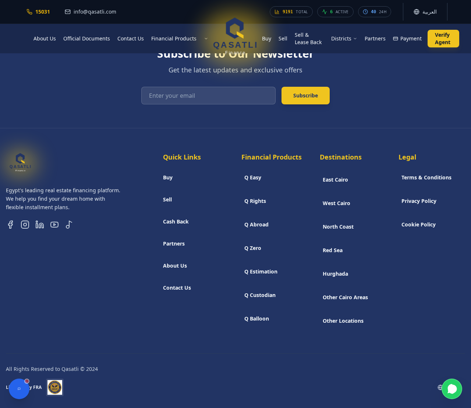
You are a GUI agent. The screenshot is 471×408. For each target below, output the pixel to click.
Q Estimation (260, 271)
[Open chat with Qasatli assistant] (19, 389)
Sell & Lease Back (308, 38)
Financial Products (173, 38)
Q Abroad (256, 224)
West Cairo (336, 203)
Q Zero (252, 247)
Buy (266, 38)
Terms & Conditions (426, 177)
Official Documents (86, 38)
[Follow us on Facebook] (10, 224)
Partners (375, 38)
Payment (411, 38)
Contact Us (130, 38)
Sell (283, 38)
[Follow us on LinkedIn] (40, 224)
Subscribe (305, 95)
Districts (341, 38)
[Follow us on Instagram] (25, 224)
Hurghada (335, 273)
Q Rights (255, 200)
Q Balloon (256, 318)
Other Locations (343, 320)
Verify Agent (442, 38)
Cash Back (176, 221)
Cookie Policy (418, 224)
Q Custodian (260, 294)
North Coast (338, 226)
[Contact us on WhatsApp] (452, 389)
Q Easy (252, 177)
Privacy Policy (418, 200)
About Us (44, 38)
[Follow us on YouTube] (54, 224)
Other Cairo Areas (345, 297)
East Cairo (335, 179)
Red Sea (333, 250)
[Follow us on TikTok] (69, 224)
